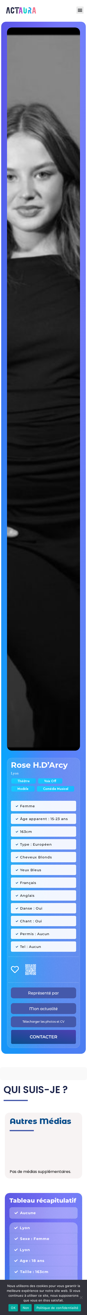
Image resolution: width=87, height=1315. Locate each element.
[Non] (81, 1297)
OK (13, 1308)
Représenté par (43, 993)
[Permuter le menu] (80, 10)
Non (26, 1308)
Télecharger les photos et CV (43, 1021)
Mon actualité (43, 1009)
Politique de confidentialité (57, 1308)
